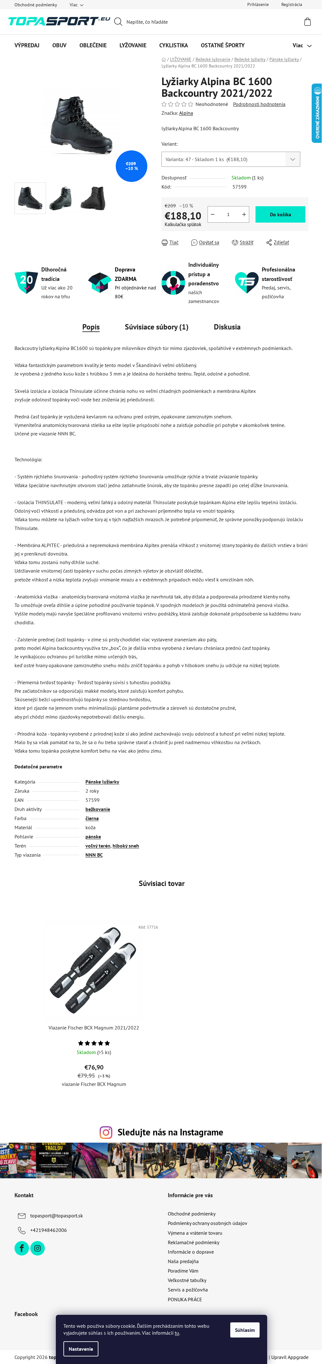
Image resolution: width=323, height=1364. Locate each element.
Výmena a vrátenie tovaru (195, 1233)
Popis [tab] (91, 327)
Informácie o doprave (191, 1252)
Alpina (186, 113)
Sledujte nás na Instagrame (170, 1132)
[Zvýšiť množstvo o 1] (244, 214)
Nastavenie (81, 1349)
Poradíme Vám (183, 1271)
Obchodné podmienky (36, 5)
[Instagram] (37, 1248)
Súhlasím (245, 1330)
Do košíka (280, 214)
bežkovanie (97, 809)
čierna (92, 818)
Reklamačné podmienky (193, 1242)
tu (177, 1333)
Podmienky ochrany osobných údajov (207, 1223)
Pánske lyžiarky (102, 781)
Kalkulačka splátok (183, 224)
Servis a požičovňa (188, 1289)
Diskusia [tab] (227, 327)
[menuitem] (27, 45)
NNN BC (94, 855)
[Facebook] (22, 1248)
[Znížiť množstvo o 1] (212, 214)
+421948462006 (48, 1230)
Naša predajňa (183, 1261)
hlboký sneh (126, 845)
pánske (93, 836)
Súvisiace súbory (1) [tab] (157, 327)
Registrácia (291, 4)
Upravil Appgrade (289, 1357)
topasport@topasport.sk (56, 1215)
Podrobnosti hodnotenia (259, 104)
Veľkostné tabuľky (187, 1280)
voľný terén (97, 845)
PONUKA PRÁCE (185, 1299)
